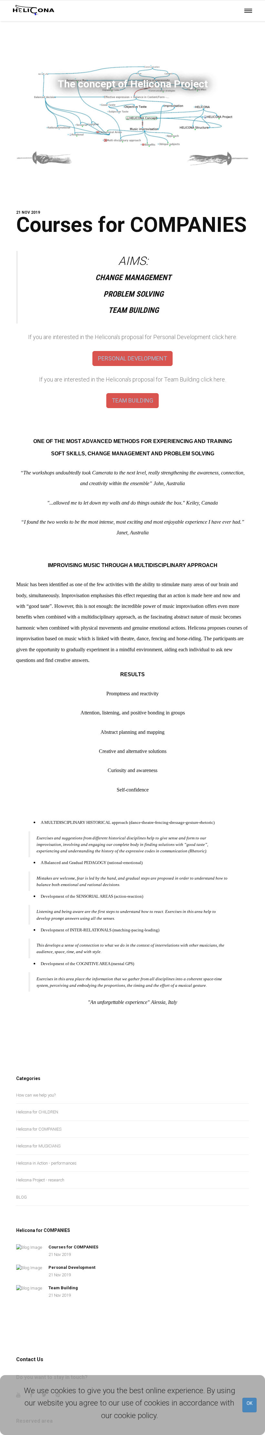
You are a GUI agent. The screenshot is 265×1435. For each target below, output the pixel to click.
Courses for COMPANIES (131, 225)
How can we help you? (36, 1095)
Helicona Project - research (40, 1180)
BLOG (21, 1197)
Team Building (63, 1287)
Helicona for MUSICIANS (38, 1146)
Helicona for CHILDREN (37, 1112)
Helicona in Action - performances (46, 1163)
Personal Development (71, 1267)
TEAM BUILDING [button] (132, 400)
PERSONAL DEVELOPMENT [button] (132, 358)
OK (249, 1403)
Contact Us (29, 1359)
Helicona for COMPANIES (38, 1129)
